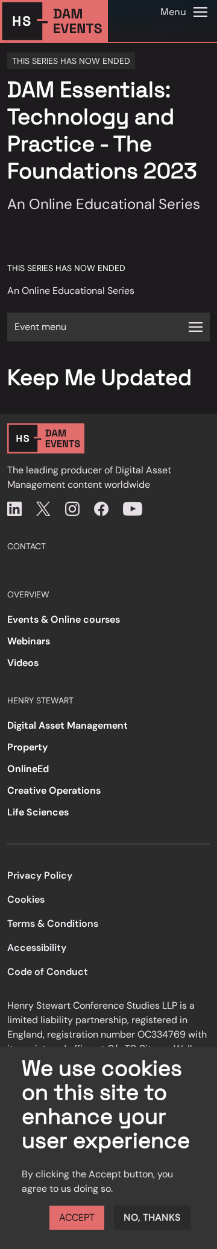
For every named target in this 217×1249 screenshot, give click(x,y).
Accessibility (36, 947)
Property (27, 747)
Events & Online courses (63, 619)
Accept (77, 1217)
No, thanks (152, 1217)
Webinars (28, 641)
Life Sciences (38, 812)
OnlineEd (28, 768)
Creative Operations (54, 790)
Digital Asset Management (67, 725)
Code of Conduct (47, 971)
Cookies (26, 899)
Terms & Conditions (52, 923)
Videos (23, 662)
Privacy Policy (39, 875)
